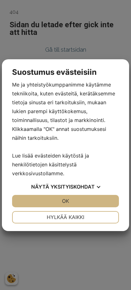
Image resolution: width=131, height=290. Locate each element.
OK (65, 201)
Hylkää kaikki (65, 217)
